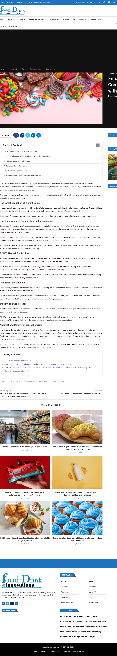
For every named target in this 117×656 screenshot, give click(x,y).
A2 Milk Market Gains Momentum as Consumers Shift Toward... (84, 621)
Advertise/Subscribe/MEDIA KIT (40, 2)
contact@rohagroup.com (41, 347)
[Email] (114, 2)
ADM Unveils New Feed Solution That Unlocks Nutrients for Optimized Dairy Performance (39, 364)
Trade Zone (96, 20)
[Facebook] (95, 2)
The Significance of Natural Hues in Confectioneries (27, 156)
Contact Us (21, 2)
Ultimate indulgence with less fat (17, 371)
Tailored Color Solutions (16, 166)
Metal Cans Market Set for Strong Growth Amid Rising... (81, 632)
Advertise (13, 26)
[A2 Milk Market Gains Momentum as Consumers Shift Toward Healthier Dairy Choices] (77, 472)
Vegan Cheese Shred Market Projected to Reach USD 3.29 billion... (85, 626)
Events (3, 26)
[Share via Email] (38, 135)
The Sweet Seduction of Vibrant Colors (22, 151)
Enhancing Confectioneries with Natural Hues (33, 381)
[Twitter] (99, 2)
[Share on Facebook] (22, 135)
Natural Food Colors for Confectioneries (23, 175)
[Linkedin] (109, 2)
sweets (62, 381)
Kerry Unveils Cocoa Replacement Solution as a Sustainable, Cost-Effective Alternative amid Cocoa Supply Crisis (48, 367)
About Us (10, 2)
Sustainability (69, 20)
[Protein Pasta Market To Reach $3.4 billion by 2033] (25, 427)
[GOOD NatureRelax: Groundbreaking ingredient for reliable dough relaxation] (25, 518)
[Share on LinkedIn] (33, 135)
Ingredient (54, 20)
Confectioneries (7, 381)
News (2, 20)
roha (54, 381)
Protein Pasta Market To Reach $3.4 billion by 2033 (25, 447)
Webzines (82, 20)
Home (2, 2)
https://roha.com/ (11, 347)
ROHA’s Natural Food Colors (18, 161)
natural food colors (35, 333)
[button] (110, 167)
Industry (11, 20)
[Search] (116, 23)
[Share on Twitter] (27, 135)
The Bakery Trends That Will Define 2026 (20, 361)
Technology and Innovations (32, 20)
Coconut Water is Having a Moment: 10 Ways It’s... (79, 637)
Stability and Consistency (16, 171)
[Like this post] (17, 135)
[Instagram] (104, 2)
